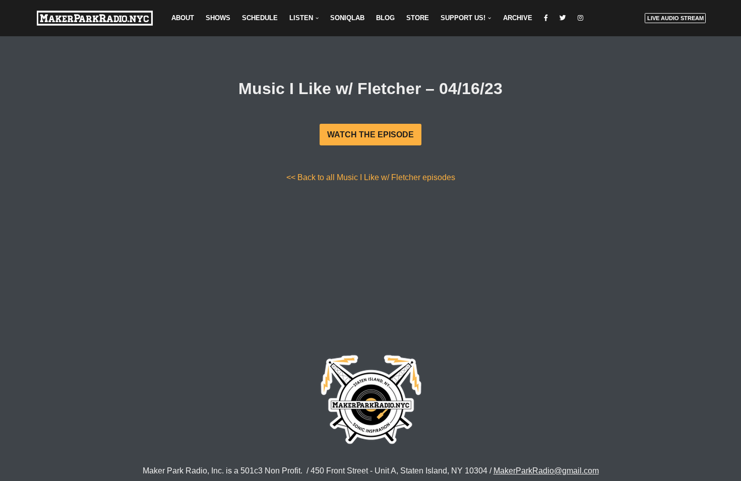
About (182, 18)
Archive (517, 18)
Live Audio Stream (675, 18)
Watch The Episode (370, 134)
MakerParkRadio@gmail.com (546, 470)
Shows (218, 18)
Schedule (260, 18)
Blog (385, 18)
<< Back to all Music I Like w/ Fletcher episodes (370, 177)
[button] (317, 18)
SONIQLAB (347, 18)
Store (417, 18)
